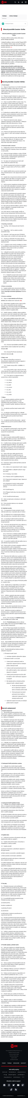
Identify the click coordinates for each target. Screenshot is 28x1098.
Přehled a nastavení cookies (14, 1052)
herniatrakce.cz (12, 1072)
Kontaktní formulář (14, 1059)
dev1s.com (4, 1072)
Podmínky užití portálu (14, 1056)
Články (4, 1063)
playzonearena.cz (22, 1072)
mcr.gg (5, 1074)
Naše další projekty (14, 1069)
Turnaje (4, 16)
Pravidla (4, 18)
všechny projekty (23, 1077)
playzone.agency (12, 1074)
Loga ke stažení (14, 1057)
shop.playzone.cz (8, 1077)
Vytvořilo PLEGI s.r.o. (21, 1095)
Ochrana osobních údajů (14, 1054)
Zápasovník (16, 1063)
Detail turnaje (13, 16)
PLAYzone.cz (10, 1095)
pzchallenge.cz (21, 1074)
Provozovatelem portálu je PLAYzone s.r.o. (14, 1050)
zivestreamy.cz (16, 1077)
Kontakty (23, 1063)
